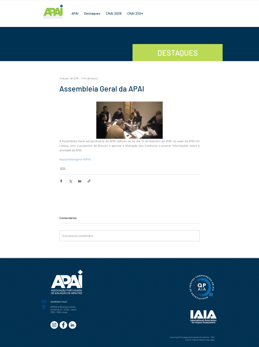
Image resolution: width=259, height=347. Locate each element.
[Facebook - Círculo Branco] (63, 325)
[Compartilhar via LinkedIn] (80, 181)
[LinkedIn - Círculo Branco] (72, 325)
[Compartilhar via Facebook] (61, 181)
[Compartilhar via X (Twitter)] (70, 181)
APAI (62, 168)
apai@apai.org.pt (58, 301)
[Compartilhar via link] (89, 181)
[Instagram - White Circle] (54, 325)
